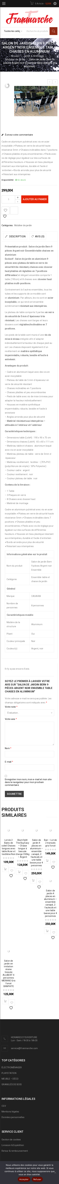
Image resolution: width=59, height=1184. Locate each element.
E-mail (9, 762)
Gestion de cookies (11, 1139)
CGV (4, 1106)
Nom (8, 748)
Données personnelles (13, 1117)
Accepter (24, 1179)
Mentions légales (10, 1111)
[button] (5, 869)
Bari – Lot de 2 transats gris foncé (50, 843)
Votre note (11, 707)
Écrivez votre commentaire (19, 135)
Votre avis (11, 719)
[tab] (15, 236)
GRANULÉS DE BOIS (12, 1084)
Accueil (15, 56)
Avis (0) (39, 236)
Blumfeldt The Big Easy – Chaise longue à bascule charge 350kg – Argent (22, 848)
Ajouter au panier (35, 199)
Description (16, 236)
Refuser (37, 1179)
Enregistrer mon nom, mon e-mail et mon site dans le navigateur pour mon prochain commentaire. (28, 782)
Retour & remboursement (15, 1151)
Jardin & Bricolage (33, 56)
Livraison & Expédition (13, 1145)
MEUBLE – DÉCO (10, 1079)
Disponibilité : (8, 180)
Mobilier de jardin (15, 59)
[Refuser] (55, 1172)
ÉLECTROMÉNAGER (12, 1067)
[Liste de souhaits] (5, 210)
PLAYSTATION (9, 1073)
